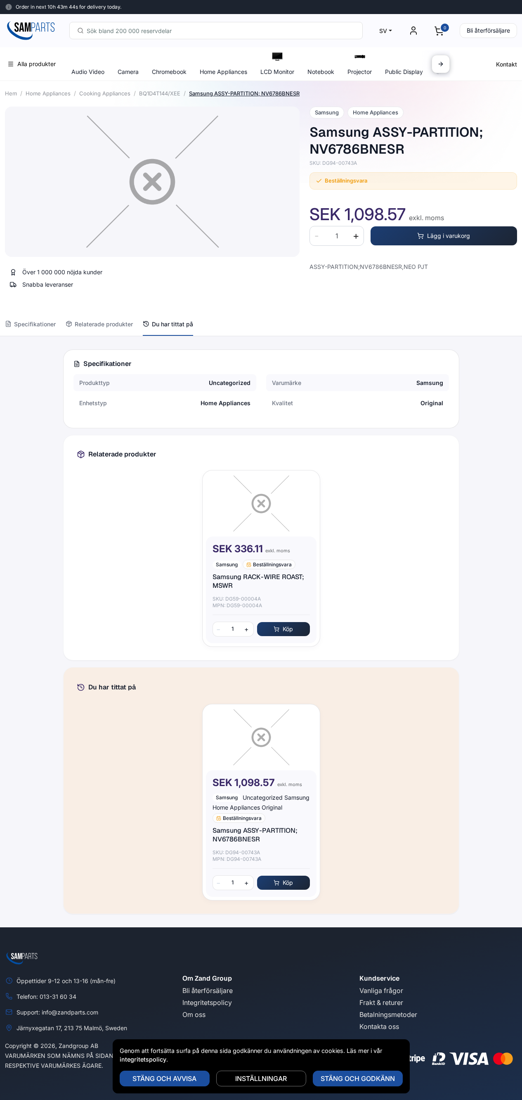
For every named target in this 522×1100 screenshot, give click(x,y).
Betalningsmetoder (388, 1014)
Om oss (193, 1014)
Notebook (320, 71)
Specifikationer (35, 324)
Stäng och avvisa (164, 1078)
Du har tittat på (172, 324)
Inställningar (261, 1078)
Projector (359, 71)
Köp (288, 628)
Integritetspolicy (207, 1002)
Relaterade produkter (104, 324)
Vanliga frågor (381, 990)
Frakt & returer (381, 1002)
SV (383, 30)
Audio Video (87, 71)
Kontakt (506, 64)
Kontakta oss (379, 1026)
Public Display (404, 71)
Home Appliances (223, 71)
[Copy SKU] (363, 163)
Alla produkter (36, 63)
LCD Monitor (277, 71)
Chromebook (169, 71)
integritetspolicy (143, 1059)
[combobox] (216, 30)
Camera (128, 71)
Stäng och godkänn (358, 1078)
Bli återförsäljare (488, 30)
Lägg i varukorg (448, 235)
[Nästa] (441, 64)
